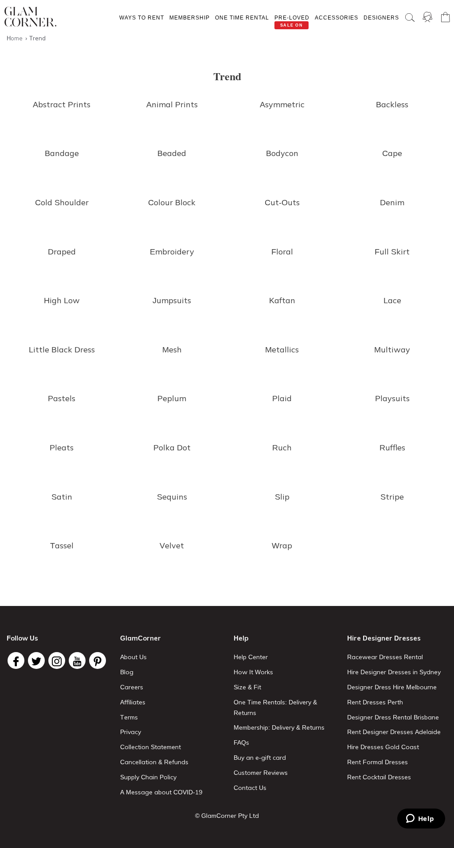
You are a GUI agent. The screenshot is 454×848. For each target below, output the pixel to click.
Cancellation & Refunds (154, 762)
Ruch (282, 447)
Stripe (392, 497)
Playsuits (392, 398)
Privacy (130, 732)
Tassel (62, 545)
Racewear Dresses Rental (385, 657)
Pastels (61, 398)
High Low (62, 300)
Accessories (336, 17)
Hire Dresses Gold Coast (383, 747)
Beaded (171, 153)
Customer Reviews (261, 773)
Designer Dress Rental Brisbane (393, 717)
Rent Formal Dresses (377, 762)
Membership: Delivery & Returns (279, 727)
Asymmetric (282, 104)
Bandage (62, 153)
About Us (133, 657)
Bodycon (282, 153)
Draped (62, 251)
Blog (126, 672)
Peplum (171, 398)
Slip (282, 497)
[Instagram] (56, 660)
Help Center (251, 657)
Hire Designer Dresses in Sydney (394, 672)
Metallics (282, 349)
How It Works (253, 672)
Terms (129, 717)
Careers (131, 687)
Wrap (282, 545)
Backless (392, 104)
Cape (392, 153)
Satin (61, 497)
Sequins (172, 497)
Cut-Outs (282, 202)
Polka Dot (172, 447)
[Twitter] (36, 660)
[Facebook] (16, 660)
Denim (392, 202)
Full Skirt (392, 251)
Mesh (172, 349)
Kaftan (282, 300)
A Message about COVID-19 (161, 792)
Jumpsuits (172, 300)
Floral (282, 251)
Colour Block (172, 202)
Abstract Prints (61, 104)
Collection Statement (150, 747)
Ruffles (392, 447)
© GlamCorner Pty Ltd (227, 816)
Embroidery (172, 251)
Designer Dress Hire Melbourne (392, 687)
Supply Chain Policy (148, 777)
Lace (392, 300)
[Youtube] (77, 660)
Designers (381, 17)
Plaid (282, 398)
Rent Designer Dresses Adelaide (394, 732)
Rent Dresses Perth (375, 702)
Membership (189, 17)
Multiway (392, 349)
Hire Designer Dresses (384, 638)
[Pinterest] (97, 660)
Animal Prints (172, 104)
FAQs (241, 742)
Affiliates (132, 702)
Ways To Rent (141, 17)
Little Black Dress (62, 349)
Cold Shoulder (62, 202)
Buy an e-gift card (260, 758)
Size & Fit (247, 687)
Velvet (172, 545)
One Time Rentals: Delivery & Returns (275, 707)
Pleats (62, 447)
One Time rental (242, 17)
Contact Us (250, 788)
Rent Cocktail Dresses (379, 777)
